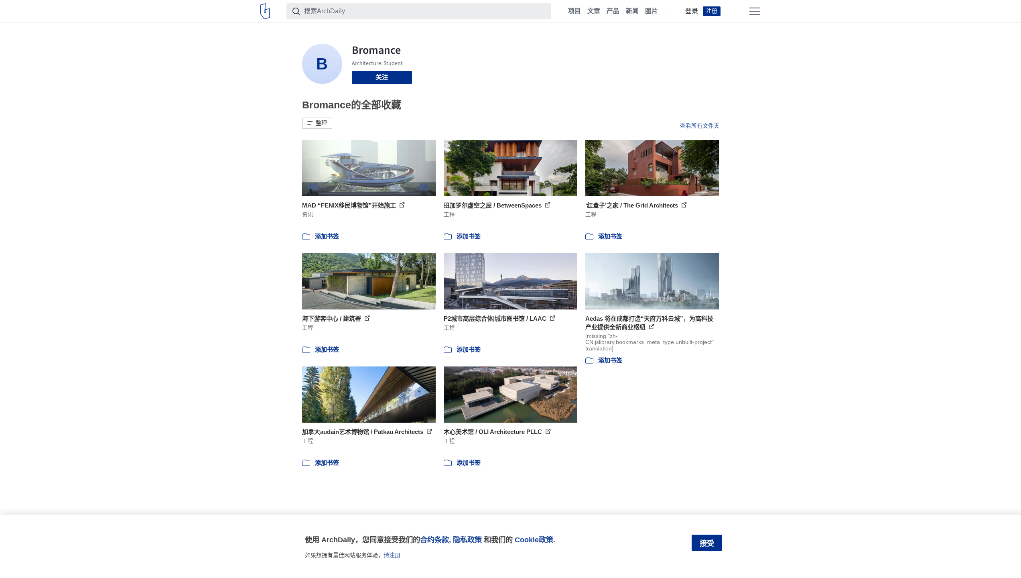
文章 (593, 11)
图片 (651, 11)
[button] (317, 123)
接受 (707, 543)
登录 (691, 11)
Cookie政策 (534, 539)
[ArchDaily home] (265, 11)
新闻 (632, 11)
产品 (613, 11)
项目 (574, 11)
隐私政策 (467, 539)
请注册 (392, 555)
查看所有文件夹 (699, 125)
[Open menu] (754, 11)
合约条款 (434, 539)
